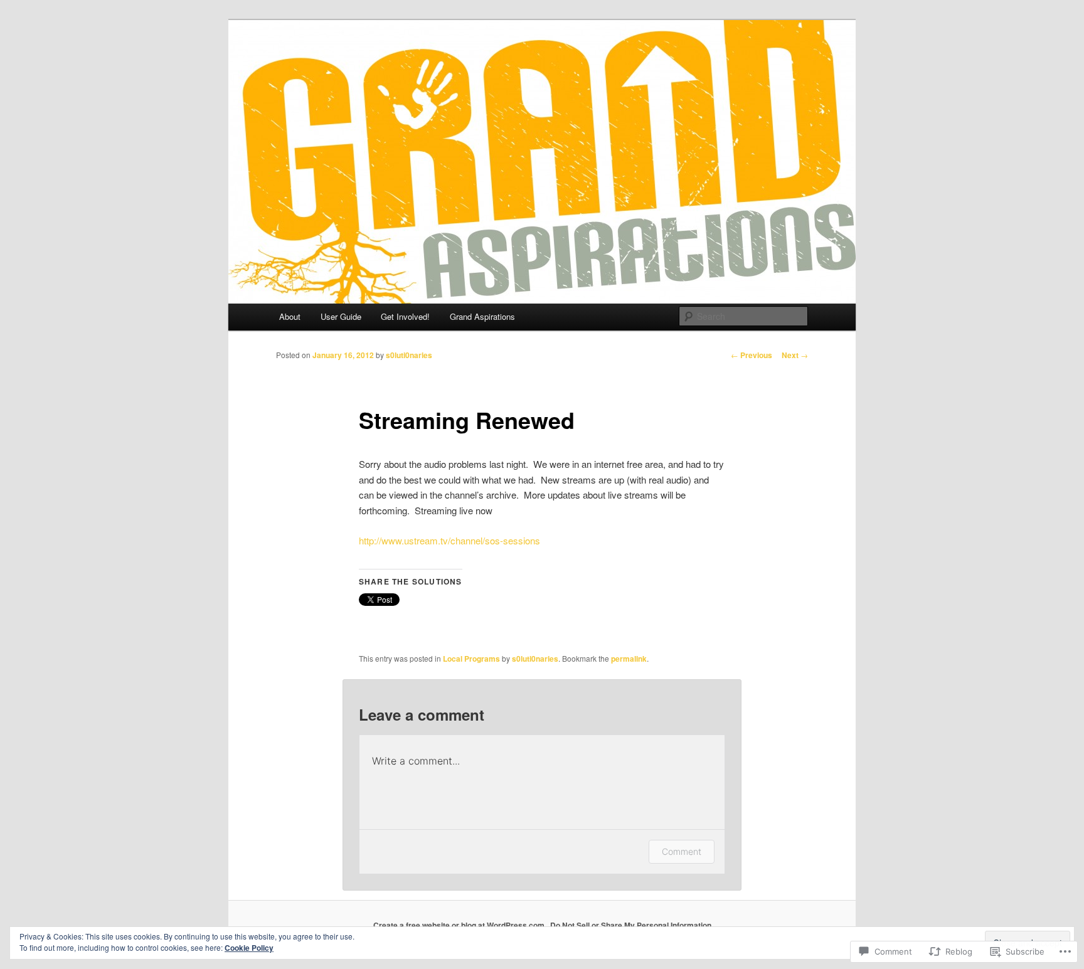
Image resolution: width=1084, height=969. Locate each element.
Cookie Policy (249, 947)
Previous (751, 355)
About (289, 316)
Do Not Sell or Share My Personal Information (630, 925)
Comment (681, 851)
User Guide (341, 316)
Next (795, 355)
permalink (629, 658)
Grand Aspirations (482, 316)
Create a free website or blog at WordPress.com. (459, 925)
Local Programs (471, 658)
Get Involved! (405, 316)
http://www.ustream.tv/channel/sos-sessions (449, 540)
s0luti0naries (409, 355)
